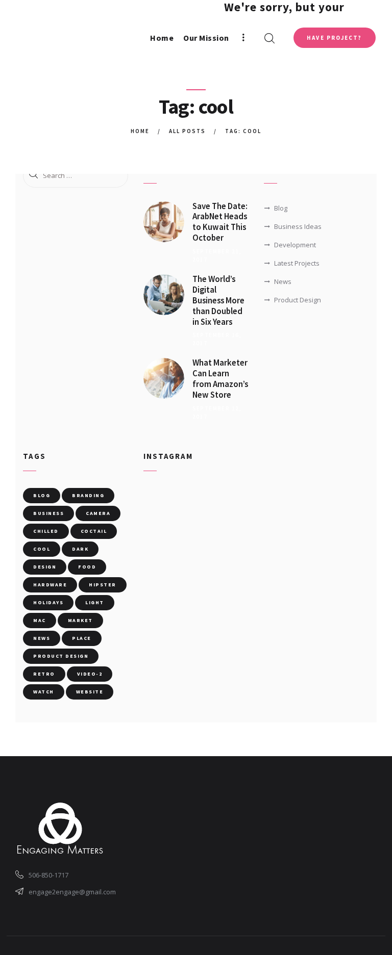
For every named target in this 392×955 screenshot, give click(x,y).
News (282, 281)
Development (295, 244)
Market (80, 620)
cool (41, 549)
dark (80, 549)
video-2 (90, 673)
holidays (48, 602)
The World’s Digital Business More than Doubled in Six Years (218, 300)
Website (90, 691)
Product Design (297, 299)
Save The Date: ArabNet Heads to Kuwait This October (220, 222)
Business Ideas (298, 226)
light (94, 602)
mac (39, 620)
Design (44, 566)
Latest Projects (297, 263)
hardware (50, 584)
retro (44, 673)
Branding (88, 495)
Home (140, 131)
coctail (94, 531)
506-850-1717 (48, 875)
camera (98, 513)
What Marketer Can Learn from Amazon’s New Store (220, 379)
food (87, 566)
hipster (102, 584)
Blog (280, 208)
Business (48, 513)
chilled (46, 531)
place (81, 638)
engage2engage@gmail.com (72, 891)
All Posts (187, 131)
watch (43, 691)
